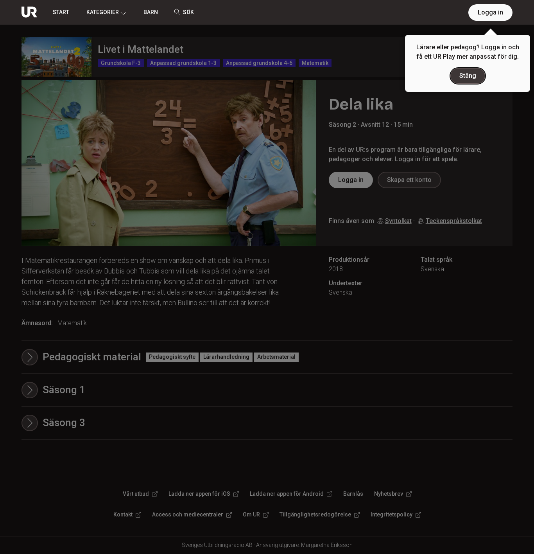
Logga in (490, 12)
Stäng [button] (467, 75)
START (61, 12)
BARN (150, 12)
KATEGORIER (102, 12)
